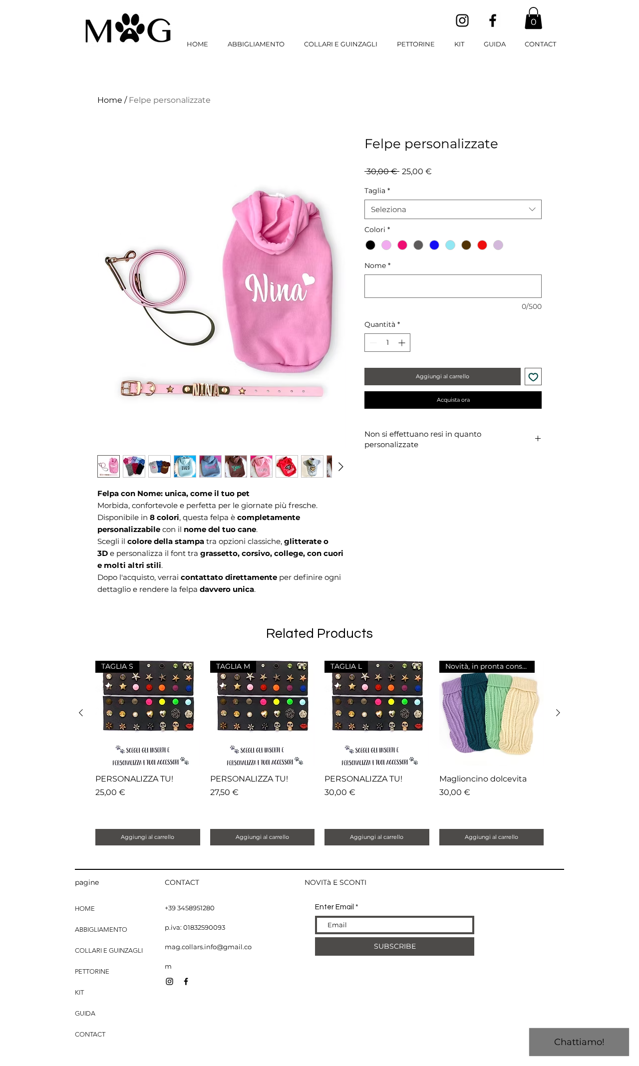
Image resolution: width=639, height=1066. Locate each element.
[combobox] (453, 209)
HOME (85, 908)
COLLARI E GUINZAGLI (109, 950)
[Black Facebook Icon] (492, 20)
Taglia (377, 190)
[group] (319, 752)
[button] (533, 18)
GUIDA (85, 1013)
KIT (79, 992)
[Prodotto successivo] (558, 713)
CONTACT (90, 1034)
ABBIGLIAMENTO (101, 929)
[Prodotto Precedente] (81, 713)
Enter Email (334, 907)
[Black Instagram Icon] (462, 20)
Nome (377, 265)
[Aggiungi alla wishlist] (533, 376)
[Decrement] (372, 342)
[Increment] (402, 342)
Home (109, 100)
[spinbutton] (387, 342)
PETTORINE (92, 971)
